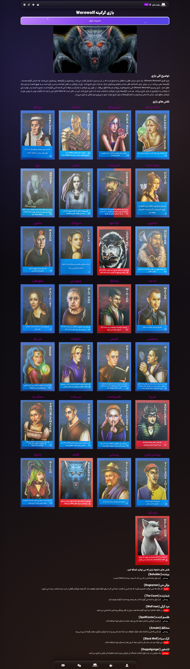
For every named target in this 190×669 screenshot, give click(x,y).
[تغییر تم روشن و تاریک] (33, 5)
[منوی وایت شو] (150, 5)
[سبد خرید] (38, 4)
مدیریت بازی (95, 20)
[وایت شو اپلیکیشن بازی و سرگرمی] (163, 4)
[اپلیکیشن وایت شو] (127, 665)
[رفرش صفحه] (29, 5)
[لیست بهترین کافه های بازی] (111, 665)
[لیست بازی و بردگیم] (63, 665)
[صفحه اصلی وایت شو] (95, 665)
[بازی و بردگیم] (79, 665)
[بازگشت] (24, 5)
